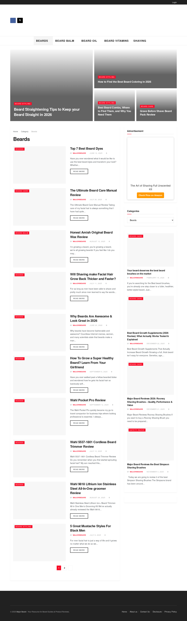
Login (174, 2)
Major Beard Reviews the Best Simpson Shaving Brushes (148, 466)
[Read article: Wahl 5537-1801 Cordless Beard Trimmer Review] (39, 458)
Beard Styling (23, 104)
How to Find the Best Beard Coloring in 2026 (124, 82)
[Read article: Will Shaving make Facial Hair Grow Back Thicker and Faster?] (39, 290)
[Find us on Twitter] (20, 20)
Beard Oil (89, 41)
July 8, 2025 (95, 535)
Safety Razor (137, 430)
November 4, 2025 (155, 471)
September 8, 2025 (98, 371)
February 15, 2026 (155, 277)
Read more (80, 171)
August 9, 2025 (106, 87)
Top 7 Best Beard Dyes (86, 148)
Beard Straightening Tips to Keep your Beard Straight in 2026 (47, 111)
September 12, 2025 (99, 404)
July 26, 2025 (95, 199)
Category (24, 131)
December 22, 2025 (155, 343)
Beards (42, 41)
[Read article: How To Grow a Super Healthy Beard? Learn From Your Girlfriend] (39, 374)
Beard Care (147, 106)
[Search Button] (176, 40)
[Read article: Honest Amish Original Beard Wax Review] (39, 249)
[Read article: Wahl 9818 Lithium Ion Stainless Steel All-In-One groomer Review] (39, 500)
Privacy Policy (171, 611)
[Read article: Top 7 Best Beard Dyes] (39, 165)
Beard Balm (64, 41)
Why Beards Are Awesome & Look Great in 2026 (91, 318)
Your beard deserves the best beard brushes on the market (146, 272)
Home (15, 131)
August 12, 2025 (97, 241)
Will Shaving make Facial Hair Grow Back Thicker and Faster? (93, 276)
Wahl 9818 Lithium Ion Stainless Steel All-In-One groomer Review (93, 488)
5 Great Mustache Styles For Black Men (90, 528)
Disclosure (157, 611)
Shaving (139, 41)
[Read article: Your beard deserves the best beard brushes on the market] (150, 250)
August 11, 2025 (149, 120)
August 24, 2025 (97, 497)
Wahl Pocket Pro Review (87, 400)
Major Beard (21, 611)
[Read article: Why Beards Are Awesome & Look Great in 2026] (39, 332)
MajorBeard (23, 120)
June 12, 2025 (95, 153)
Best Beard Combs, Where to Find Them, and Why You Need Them (114, 111)
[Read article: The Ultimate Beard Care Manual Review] (39, 207)
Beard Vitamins (116, 41)
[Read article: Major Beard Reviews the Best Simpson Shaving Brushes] (150, 444)
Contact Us (145, 611)
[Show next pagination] (70, 568)
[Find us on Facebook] (13, 20)
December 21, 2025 (155, 409)
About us (133, 611)
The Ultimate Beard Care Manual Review (93, 192)
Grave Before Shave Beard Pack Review (156, 112)
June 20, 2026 (39, 120)
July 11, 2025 (95, 283)
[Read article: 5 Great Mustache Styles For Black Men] (39, 542)
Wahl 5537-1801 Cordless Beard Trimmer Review (93, 444)
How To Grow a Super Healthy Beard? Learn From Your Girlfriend (91, 362)
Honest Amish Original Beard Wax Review (91, 234)
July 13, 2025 (95, 451)
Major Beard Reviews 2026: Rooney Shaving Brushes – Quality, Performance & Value (149, 402)
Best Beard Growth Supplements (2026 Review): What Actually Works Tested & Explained (148, 336)
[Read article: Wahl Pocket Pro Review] (39, 416)
